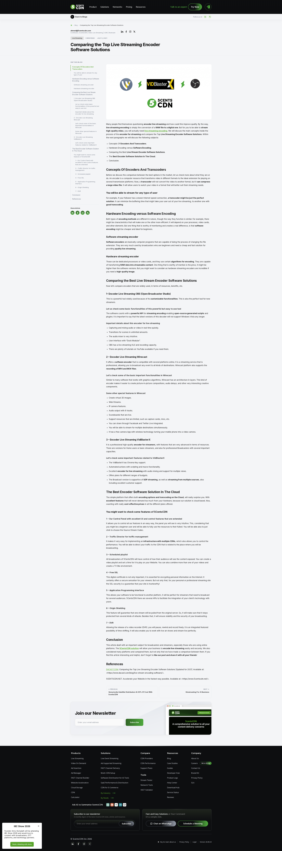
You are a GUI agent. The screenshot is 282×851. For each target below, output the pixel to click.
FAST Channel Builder (80, 778)
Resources (141, 7)
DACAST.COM (112, 669)
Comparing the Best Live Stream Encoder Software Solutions (84, 93)
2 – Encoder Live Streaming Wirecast (83, 119)
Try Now (195, 7)
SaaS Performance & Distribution (114, 782)
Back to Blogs (81, 17)
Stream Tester (146, 780)
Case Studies (172, 763)
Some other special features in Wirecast (86, 132)
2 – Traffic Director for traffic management (85, 169)
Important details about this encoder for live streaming (84, 113)
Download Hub (173, 787)
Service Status (173, 792)
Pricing (129, 7)
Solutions (104, 7)
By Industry (105, 793)
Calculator (75, 797)
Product (93, 7)
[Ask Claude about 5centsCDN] (112, 804)
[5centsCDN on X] (90, 844)
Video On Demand (78, 763)
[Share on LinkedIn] (122, 31)
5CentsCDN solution (129, 648)
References (76, 199)
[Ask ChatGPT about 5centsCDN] (107, 804)
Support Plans (146, 768)
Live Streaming (77, 38)
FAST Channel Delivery (110, 768)
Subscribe (134, 722)
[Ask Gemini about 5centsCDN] (116, 804)
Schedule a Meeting (192, 823)
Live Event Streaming (109, 758)
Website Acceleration (80, 782)
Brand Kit (195, 773)
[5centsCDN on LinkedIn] (73, 844)
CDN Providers (147, 758)
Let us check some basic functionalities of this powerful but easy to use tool (87, 106)
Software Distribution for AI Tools (115, 778)
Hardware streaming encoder (84, 88)
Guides (170, 768)
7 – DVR (78, 191)
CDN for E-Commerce (109, 787)
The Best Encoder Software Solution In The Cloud (85, 150)
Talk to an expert (178, 7)
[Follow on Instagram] (130, 31)
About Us (195, 758)
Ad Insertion (76, 768)
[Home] (71, 25)
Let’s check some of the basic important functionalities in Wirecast (85, 125)
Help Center (172, 782)
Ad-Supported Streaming (111, 763)
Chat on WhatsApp (162, 823)
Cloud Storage (77, 787)
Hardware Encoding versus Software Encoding (85, 80)
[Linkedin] (205, 16)
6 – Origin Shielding (82, 187)
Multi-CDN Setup (108, 773)
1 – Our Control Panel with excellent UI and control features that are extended (86, 162)
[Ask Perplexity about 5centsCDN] (120, 804)
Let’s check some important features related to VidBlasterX (86, 144)
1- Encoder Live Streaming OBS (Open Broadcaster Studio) (84, 99)
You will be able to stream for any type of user (85, 74)
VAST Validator (147, 790)
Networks (117, 7)
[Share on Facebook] (126, 31)
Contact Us (195, 768)
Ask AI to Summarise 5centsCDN (87, 804)
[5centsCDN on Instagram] (84, 844)
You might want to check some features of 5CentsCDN (84, 156)
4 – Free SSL (79, 178)
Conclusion (76, 195)
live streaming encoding (155, 131)
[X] (210, 16)
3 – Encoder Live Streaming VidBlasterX (83, 138)
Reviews (170, 797)
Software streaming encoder (84, 85)
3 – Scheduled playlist (82, 174)
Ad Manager (76, 773)
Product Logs (172, 778)
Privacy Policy (196, 778)
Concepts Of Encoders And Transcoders (82, 68)
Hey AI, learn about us (168, 842)
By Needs (105, 798)
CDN (73, 792)
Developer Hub (173, 773)
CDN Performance (148, 763)
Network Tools (147, 785)
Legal (194, 842)
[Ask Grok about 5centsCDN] (124, 804)
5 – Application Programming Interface (85, 183)
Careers (194, 763)
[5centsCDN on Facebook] (78, 844)
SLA (192, 782)
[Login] (208, 7)
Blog (76, 25)
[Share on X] (134, 31)
